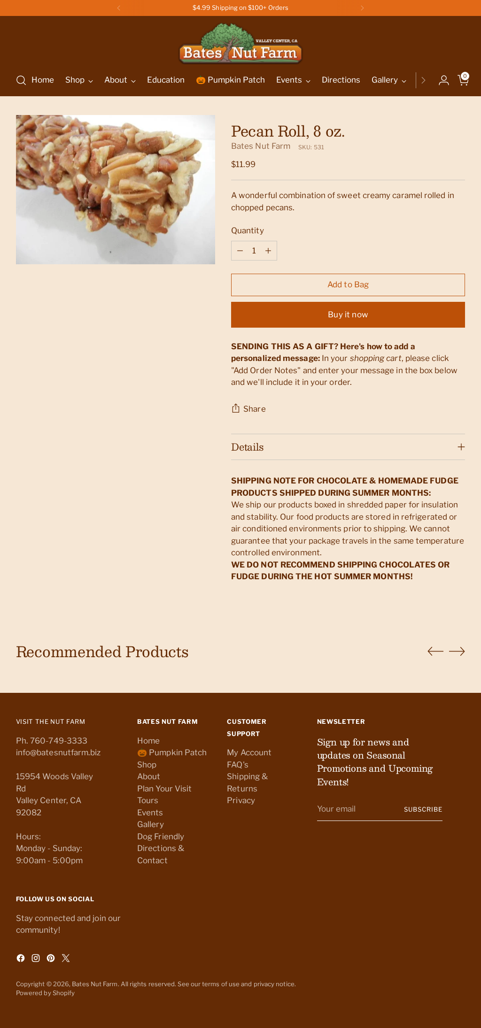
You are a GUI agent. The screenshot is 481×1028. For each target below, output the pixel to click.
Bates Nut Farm (260, 146)
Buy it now (348, 314)
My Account (249, 752)
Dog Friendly (160, 836)
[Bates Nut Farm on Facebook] (21, 960)
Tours (147, 800)
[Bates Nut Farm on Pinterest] (51, 960)
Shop (146, 764)
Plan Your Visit (164, 788)
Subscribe (423, 809)
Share (254, 409)
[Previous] (119, 8)
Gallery (150, 824)
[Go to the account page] (440, 80)
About (148, 776)
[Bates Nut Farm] (240, 41)
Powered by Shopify (45, 993)
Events (150, 812)
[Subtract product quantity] (240, 250)
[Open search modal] (21, 80)
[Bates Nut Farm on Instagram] (36, 960)
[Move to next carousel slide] (457, 651)
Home (148, 740)
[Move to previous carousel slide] (435, 652)
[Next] (362, 8)
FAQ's (237, 764)
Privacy (241, 800)
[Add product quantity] (268, 250)
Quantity (247, 230)
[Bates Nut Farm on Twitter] (66, 960)
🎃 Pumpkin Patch (172, 752)
